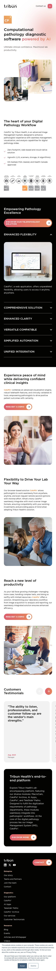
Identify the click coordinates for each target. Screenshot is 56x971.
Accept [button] (22, 966)
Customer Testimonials (14, 920)
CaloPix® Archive (11, 912)
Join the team (10, 883)
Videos (7, 941)
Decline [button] (33, 966)
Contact (7, 887)
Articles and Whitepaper (15, 937)
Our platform (10, 897)
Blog (6, 930)
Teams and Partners (13, 879)
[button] (48, 691)
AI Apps (7, 904)
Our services (9, 916)
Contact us (41, 6)
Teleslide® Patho (11, 908)
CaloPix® (7, 901)
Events (7, 933)
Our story (8, 875)
